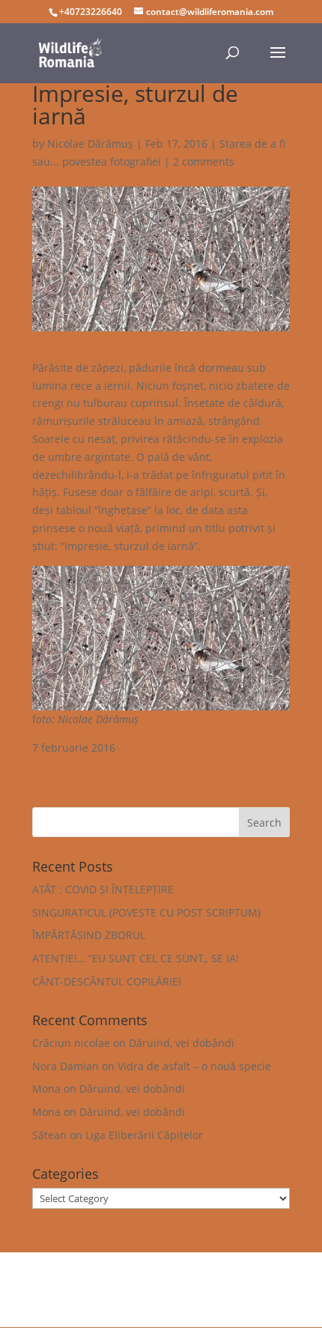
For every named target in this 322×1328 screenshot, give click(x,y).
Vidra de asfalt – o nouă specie (194, 1066)
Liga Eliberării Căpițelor (144, 1135)
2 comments (203, 161)
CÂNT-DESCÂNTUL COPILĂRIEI (106, 981)
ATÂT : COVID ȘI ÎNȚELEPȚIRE (103, 889)
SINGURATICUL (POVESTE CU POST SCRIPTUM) (146, 912)
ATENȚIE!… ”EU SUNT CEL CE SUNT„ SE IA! (135, 958)
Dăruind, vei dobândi (181, 1043)
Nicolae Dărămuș (90, 143)
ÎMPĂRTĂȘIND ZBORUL (88, 935)
